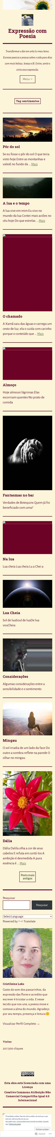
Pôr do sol (11, 146)
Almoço (9, 385)
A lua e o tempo (16, 203)
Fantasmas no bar (18, 495)
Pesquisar (9, 898)
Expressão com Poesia (27, 33)
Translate (29, 921)
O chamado (12, 316)
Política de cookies (15, 1124)
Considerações (15, 676)
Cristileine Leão (13, 984)
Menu (26, 79)
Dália (7, 840)
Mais (34, 164)
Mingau (10, 740)
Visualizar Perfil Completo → (21, 1023)
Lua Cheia (11, 612)
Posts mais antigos (27, 877)
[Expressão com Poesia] (27, 5)
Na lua (8, 559)
